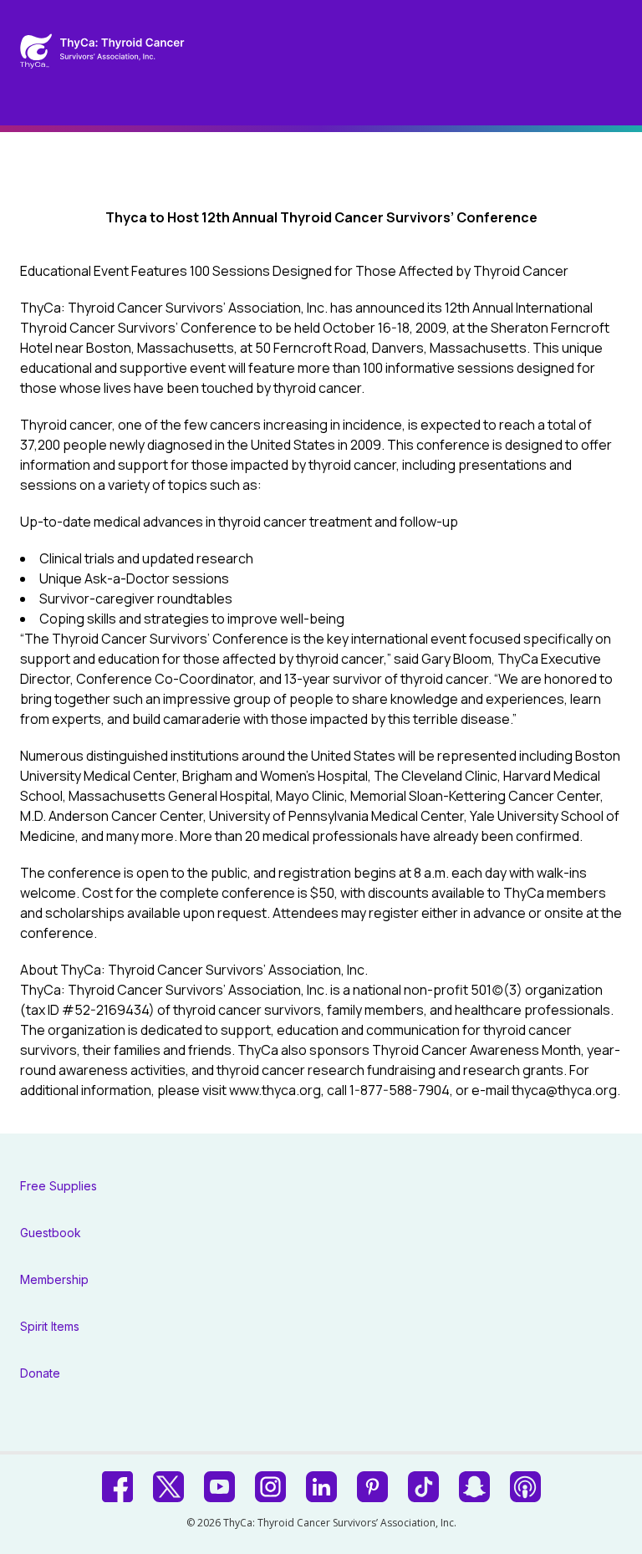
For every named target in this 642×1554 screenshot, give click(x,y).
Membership (54, 1279)
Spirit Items (49, 1326)
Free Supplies (58, 1186)
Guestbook (50, 1232)
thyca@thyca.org (564, 1090)
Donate (40, 1373)
